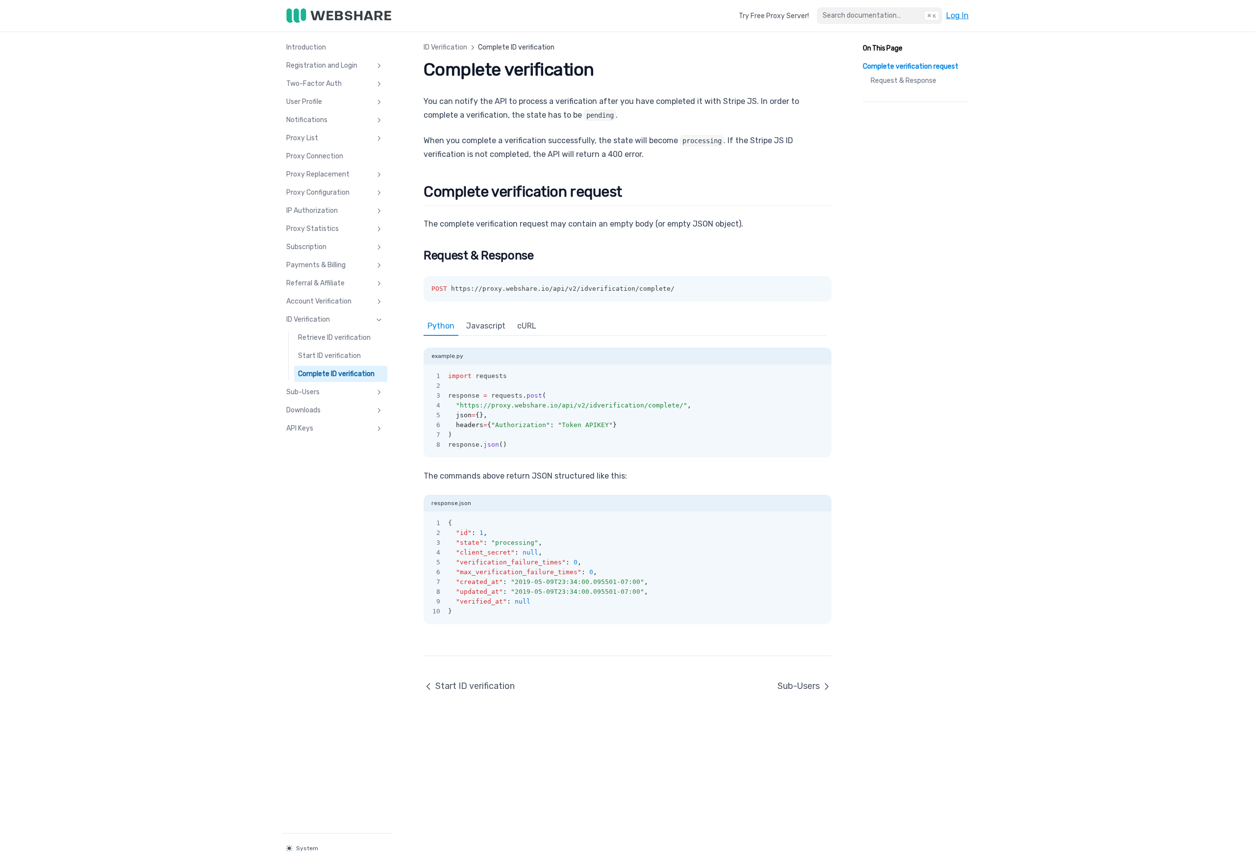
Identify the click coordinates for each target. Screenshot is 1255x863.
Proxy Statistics (312, 229)
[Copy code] (818, 376)
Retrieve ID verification (334, 337)
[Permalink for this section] (631, 192)
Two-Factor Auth (314, 83)
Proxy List (302, 138)
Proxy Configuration (318, 192)
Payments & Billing (316, 265)
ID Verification (308, 319)
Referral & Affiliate (315, 283)
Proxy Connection (314, 156)
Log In (957, 15)
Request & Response (903, 80)
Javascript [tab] (485, 325)
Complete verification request (910, 66)
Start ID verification (329, 356)
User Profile (304, 102)
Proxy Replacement (318, 174)
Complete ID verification (336, 374)
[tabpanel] (627, 396)
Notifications (306, 120)
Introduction (306, 47)
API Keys (299, 428)
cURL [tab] (526, 325)
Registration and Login (321, 65)
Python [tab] (440, 325)
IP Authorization (312, 210)
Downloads (303, 410)
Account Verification (318, 301)
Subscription (306, 247)
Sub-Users (303, 392)
